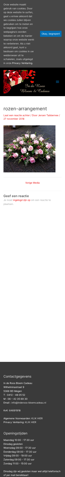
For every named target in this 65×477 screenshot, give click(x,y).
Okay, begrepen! (51, 33)
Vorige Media (32, 183)
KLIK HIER (37, 418)
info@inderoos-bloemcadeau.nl (28, 402)
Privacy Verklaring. (22, 63)
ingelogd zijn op (21, 200)
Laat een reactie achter (16, 115)
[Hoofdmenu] (58, 82)
